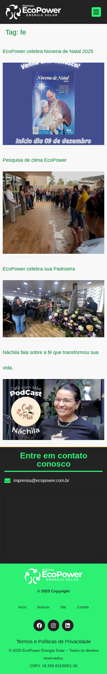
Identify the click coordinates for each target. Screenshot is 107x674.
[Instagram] (53, 625)
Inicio (22, 607)
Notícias (43, 607)
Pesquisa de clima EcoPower (35, 160)
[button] (96, 12)
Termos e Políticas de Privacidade (53, 641)
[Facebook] (39, 625)
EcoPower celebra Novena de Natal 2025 (48, 51)
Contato (83, 607)
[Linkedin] (68, 625)
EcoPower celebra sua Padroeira (39, 269)
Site (63, 607)
